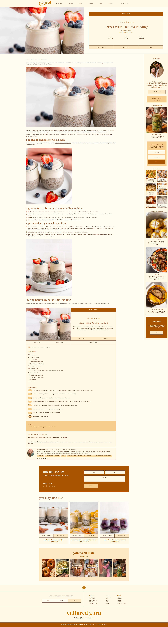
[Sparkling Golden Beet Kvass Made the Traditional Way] (156, 295)
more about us (156, 91)
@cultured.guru (58, 437)
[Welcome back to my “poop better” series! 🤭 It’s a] (62, 568)
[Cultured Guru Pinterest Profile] (125, 3)
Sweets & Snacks (126, 13)
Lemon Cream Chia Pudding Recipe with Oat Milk (84, 540)
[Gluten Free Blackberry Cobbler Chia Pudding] (114, 518)
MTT (93, 624)
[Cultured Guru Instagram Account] (123, 3)
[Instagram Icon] (154, 100)
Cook (36, 59)
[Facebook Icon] (159, 100)
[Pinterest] (44, 458)
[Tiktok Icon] (157, 100)
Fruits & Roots (157, 239)
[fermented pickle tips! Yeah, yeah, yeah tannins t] (91, 568)
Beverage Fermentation (157, 309)
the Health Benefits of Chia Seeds (63, 143)
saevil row (88, 624)
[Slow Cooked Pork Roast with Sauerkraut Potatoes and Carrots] (156, 260)
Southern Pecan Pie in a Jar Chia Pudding (53, 540)
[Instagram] (40, 458)
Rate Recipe (126, 47)
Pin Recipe (104, 338)
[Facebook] (38, 458)
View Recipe (60, 535)
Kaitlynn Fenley (127, 30)
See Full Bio (84, 453)
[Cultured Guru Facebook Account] (128, 3)
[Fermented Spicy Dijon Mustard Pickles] (156, 120)
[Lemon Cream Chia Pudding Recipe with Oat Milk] (84, 518)
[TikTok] (42, 458)
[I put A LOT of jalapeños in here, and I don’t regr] (119, 568)
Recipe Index (29, 59)
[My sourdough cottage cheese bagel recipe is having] (48, 568)
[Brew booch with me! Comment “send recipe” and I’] (77, 568)
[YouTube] (46, 458)
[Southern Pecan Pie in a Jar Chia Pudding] (53, 518)
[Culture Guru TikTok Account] (127, 3)
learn (156, 332)
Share (150, 47)
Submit (156, 162)
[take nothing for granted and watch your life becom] (105, 568)
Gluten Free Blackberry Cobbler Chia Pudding (114, 540)
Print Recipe (81, 338)
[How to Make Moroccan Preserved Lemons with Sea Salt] (156, 225)
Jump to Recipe (101, 47)
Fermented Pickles (157, 134)
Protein (157, 274)
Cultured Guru (74, 624)
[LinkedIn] (48, 458)
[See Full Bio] (87, 453)
